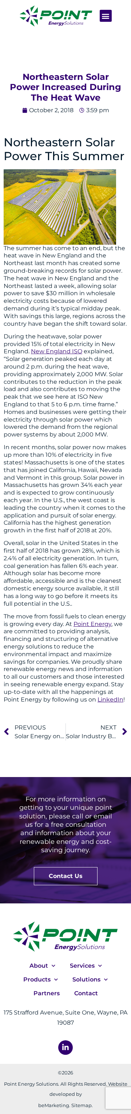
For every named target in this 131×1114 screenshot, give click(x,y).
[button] (106, 16)
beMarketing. (54, 1105)
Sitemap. (82, 1105)
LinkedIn (110, 699)
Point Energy (92, 624)
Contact (86, 993)
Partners (46, 993)
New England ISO (56, 351)
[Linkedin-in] (65, 1047)
